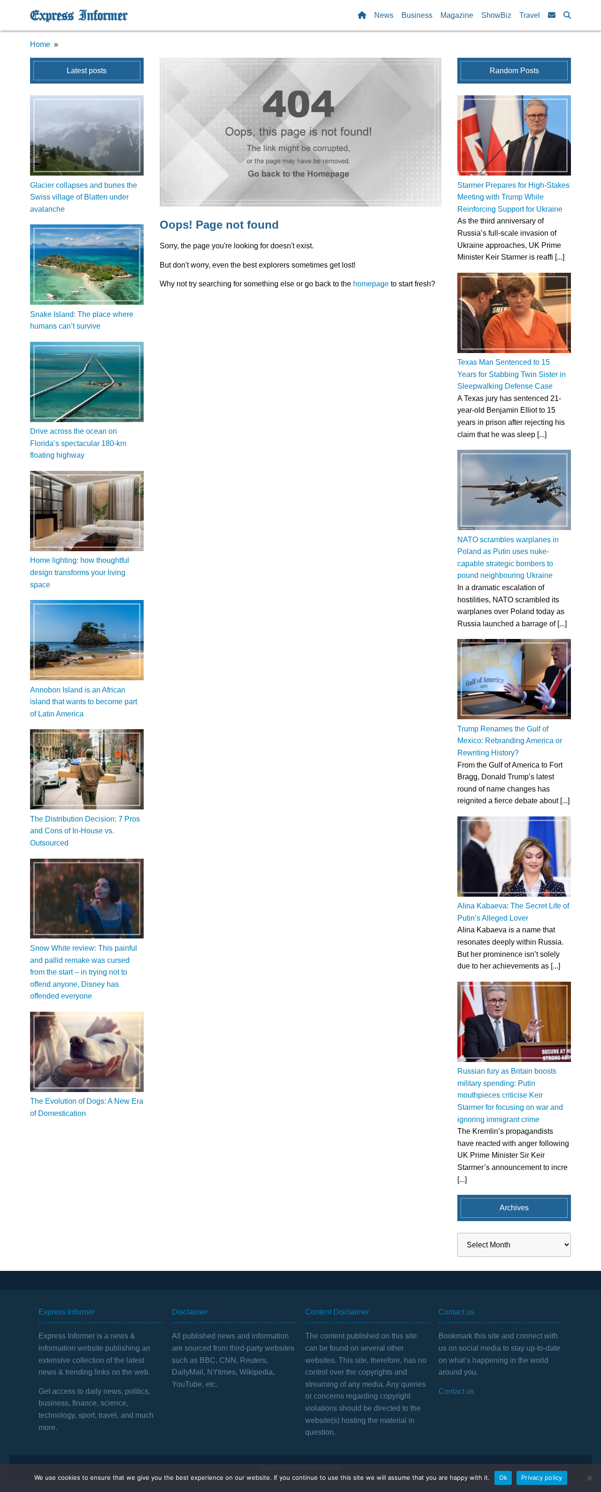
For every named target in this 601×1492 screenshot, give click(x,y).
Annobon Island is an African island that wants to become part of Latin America (83, 702)
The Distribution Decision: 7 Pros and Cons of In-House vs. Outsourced (85, 831)
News (383, 15)
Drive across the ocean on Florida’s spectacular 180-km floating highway (78, 443)
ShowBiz (496, 15)
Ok (503, 1477)
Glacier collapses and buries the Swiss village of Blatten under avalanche (83, 197)
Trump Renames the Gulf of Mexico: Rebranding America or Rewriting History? (509, 741)
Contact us (456, 1391)
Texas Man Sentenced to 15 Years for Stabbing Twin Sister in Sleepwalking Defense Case (511, 374)
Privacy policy (541, 1477)
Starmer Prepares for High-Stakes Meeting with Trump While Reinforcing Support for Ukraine (513, 197)
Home (40, 44)
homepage (371, 284)
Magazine (456, 15)
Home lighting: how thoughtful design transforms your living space (79, 572)
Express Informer (78, 15)
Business (416, 15)
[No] (589, 1478)
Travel (529, 15)
